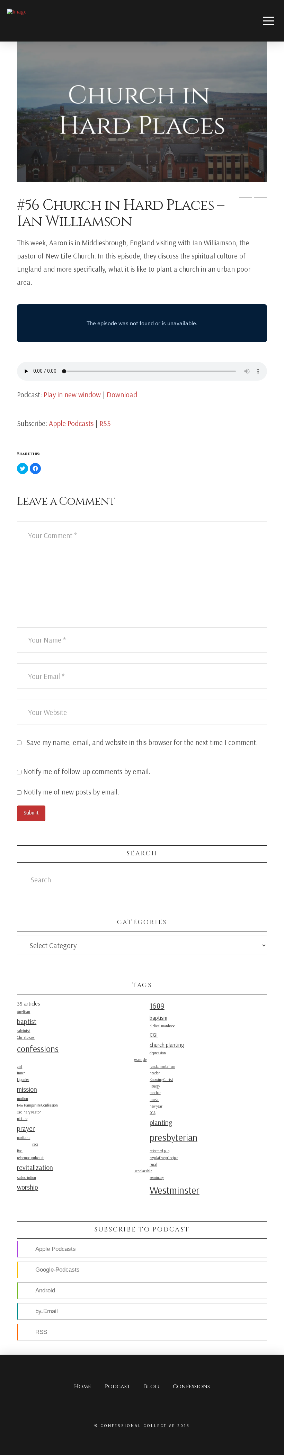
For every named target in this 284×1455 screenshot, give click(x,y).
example (140, 1059)
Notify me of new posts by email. (71, 791)
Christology (26, 1037)
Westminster (174, 1190)
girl (19, 1066)
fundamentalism (162, 1066)
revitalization (35, 1167)
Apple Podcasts (71, 423)
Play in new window (72, 394)
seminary (157, 1177)
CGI (154, 1034)
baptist (26, 1021)
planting (161, 1122)
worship (27, 1187)
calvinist (23, 1030)
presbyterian (173, 1137)
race (35, 1144)
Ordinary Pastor (29, 1112)
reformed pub (159, 1150)
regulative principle (164, 1157)
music (154, 1099)
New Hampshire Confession (37, 1105)
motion (22, 1098)
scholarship (143, 1170)
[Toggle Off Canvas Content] (268, 20)
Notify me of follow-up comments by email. (86, 771)
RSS (105, 423)
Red (20, 1150)
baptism (158, 1017)
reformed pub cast (30, 1157)
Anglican (23, 1011)
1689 (157, 1006)
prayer (26, 1128)
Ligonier (23, 1079)
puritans (23, 1137)
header (155, 1073)
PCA (153, 1112)
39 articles (28, 1003)
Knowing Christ (161, 1079)
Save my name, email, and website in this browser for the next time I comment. (142, 742)
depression (158, 1053)
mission (27, 1089)
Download (122, 394)
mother (155, 1092)
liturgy (155, 1086)
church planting (167, 1044)
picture (22, 1118)
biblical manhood (163, 1026)
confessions (38, 1048)
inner (21, 1073)
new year (156, 1106)
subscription (26, 1177)
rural (153, 1164)
